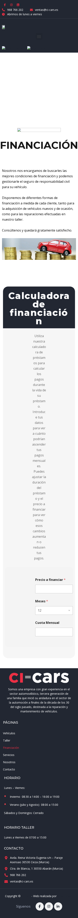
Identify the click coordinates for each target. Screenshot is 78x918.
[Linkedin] (18, 5)
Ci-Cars (26, 896)
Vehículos (9, 733)
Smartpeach (65, 896)
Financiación (11, 748)
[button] (39, 36)
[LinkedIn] (58, 906)
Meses (41, 601)
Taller (6, 740)
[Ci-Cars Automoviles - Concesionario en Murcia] (39, 678)
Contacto (9, 769)
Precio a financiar (50, 580)
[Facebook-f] (5, 5)
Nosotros (9, 762)
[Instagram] (11, 5)
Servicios (8, 755)
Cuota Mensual (47, 623)
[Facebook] (40, 906)
